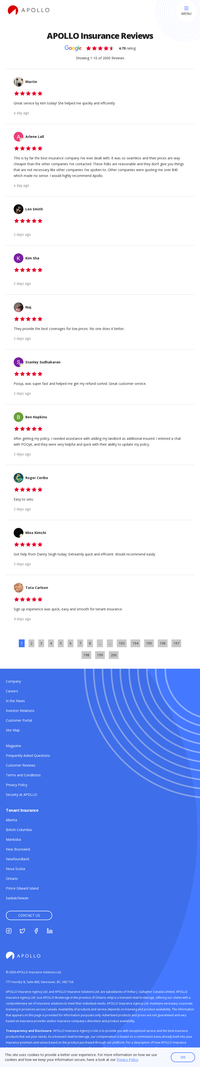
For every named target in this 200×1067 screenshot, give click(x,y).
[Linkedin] (50, 931)
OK (182, 1057)
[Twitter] (22, 931)
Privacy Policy (127, 1059)
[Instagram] (9, 931)
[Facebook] (36, 931)
